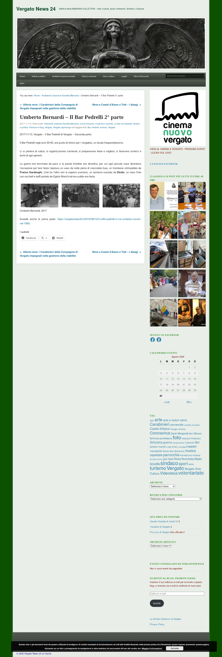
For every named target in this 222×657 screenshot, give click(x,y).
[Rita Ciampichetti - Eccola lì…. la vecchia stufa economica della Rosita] (192, 254)
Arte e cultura (108, 76)
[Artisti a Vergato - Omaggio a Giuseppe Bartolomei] (192, 313)
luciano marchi (158, 446)
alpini (152, 420)
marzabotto (156, 451)
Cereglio (174, 429)
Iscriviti (156, 603)
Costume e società (104, 123)
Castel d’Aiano (160, 428)
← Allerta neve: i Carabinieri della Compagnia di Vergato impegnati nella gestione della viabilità (49, 106)
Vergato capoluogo (62, 127)
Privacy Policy (157, 624)
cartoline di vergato (192, 425)
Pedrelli (95, 127)
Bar (89, 127)
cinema (181, 428)
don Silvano (195, 433)
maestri (191, 446)
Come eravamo (87, 123)
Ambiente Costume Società (63, 76)
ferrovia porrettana (161, 438)
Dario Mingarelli (179, 433)
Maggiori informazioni (152, 648)
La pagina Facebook (164, 164)
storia (191, 464)
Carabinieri (159, 424)
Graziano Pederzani (191, 438)
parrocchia (171, 454)
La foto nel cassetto (123, 123)
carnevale (176, 424)
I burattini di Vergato (160, 526)
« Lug (166, 401)
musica (190, 450)
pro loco (168, 459)
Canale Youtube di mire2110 (164, 521)
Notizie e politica (38, 76)
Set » (189, 401)
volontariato (191, 472)
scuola (155, 463)
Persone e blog (36, 127)
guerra (167, 442)
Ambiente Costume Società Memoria (60, 95)
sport (183, 463)
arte (158, 419)
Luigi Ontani (172, 446)
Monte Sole (168, 451)
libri (197, 442)
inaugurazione (178, 442)
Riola (177, 459)
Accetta (175, 648)
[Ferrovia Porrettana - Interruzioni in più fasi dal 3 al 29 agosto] (163, 254)
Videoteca (169, 473)
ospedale (156, 455)
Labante (189, 442)
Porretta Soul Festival (190, 455)
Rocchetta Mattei (191, 459)
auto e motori (171, 420)
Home (22, 76)
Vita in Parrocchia (141, 76)
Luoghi (124, 76)
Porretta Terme (156, 459)
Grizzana (156, 442)
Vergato (48, 127)
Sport (22, 83)
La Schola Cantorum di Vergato (165, 618)
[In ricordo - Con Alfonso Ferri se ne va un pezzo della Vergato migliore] (163, 196)
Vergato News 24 (36, 8)
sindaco (169, 462)
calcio (183, 420)
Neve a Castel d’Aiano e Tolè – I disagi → (116, 104)
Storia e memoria (89, 76)
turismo (103, 127)
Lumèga (182, 446)
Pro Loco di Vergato (160, 532)
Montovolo (179, 451)
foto (177, 437)
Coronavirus (160, 432)
